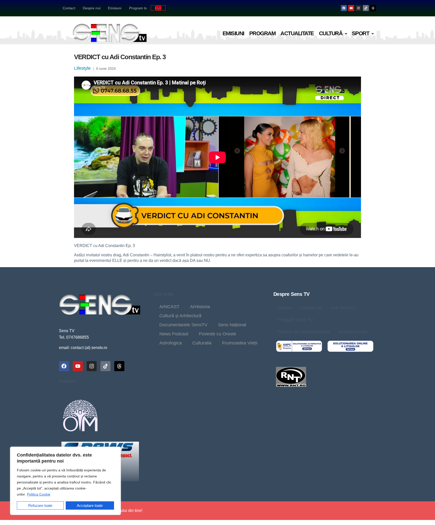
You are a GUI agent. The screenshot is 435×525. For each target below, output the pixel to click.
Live (158, 8)
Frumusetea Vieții (239, 342)
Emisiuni (115, 8)
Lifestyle (82, 68)
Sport (360, 33)
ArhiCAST (169, 306)
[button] (332, 33)
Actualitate (297, 33)
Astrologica (170, 342)
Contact (69, 8)
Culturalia (201, 342)
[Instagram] (358, 8)
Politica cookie (352, 331)
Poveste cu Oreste (217, 333)
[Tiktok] (366, 8)
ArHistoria (200, 306)
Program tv (138, 8)
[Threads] (373, 8)
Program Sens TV (295, 319)
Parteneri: (68, 381)
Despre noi (91, 8)
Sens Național (232, 324)
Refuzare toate (40, 505)
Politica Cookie (38, 494)
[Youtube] (351, 8)
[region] (65, 481)
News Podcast (173, 333)
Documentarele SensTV (183, 324)
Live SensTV (342, 307)
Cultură (331, 33)
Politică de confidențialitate (304, 331)
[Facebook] (344, 8)
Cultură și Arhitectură (180, 315)
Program (262, 33)
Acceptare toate (90, 505)
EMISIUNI (163, 294)
